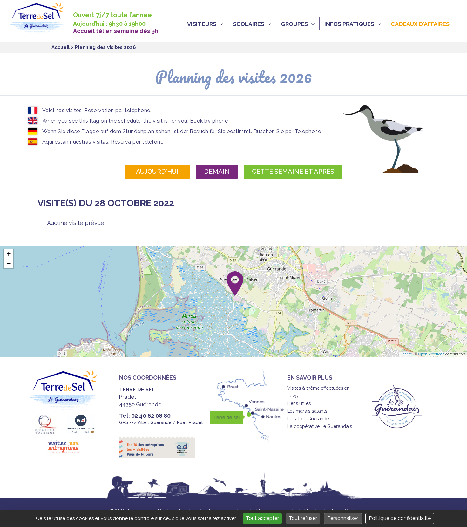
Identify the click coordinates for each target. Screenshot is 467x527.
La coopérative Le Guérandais (319, 426)
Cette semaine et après (293, 171)
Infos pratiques (349, 24)
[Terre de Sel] (41, 30)
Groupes (294, 24)
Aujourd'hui (157, 171)
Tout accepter (262, 518)
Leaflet (406, 354)
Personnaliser (342, 518)
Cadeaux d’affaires (420, 24)
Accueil (60, 47)
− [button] (9, 263)
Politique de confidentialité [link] (400, 518)
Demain (217, 171)
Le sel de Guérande (308, 418)
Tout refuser (303, 518)
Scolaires (248, 24)
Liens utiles (299, 403)
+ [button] (9, 254)
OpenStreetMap (431, 354)
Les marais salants (307, 411)
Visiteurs (201, 24)
